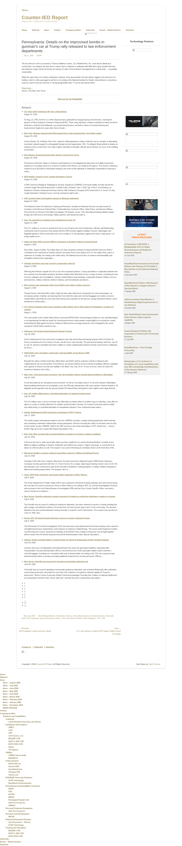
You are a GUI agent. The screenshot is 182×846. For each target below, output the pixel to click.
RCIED (79, 618)
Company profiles (73, 30)
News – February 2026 (12, 699)
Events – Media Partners (110, 30)
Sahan (11, 747)
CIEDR (39, 56)
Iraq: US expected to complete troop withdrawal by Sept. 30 (49, 220)
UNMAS (11, 805)
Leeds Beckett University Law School (24, 722)
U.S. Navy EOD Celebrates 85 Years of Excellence (45, 112)
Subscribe (90, 30)
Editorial (35, 30)
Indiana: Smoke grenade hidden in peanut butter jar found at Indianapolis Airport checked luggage (66, 540)
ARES (11, 727)
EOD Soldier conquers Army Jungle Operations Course (48, 177)
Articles (57, 30)
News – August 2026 (11, 683)
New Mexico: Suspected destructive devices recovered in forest (51, 155)
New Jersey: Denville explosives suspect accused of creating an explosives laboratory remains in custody (69, 496)
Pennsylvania (71, 618)
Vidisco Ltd (13, 775)
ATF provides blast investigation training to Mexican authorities (51, 198)
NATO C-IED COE (16, 741)
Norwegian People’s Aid (18, 800)
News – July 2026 (10, 686)
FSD (10, 791)
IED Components (33, 618)
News (46, 30)
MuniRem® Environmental (19, 783)
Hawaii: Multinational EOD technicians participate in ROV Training (52, 412)
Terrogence (13, 750)
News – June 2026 (10, 688)
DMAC (11, 789)
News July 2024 (29, 616)
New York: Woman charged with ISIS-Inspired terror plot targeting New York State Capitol (63, 133)
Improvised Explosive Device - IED (52, 618)
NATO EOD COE (15, 744)
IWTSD (11, 817)
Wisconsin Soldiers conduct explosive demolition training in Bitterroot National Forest (61, 453)
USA (103, 618)
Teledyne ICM (14, 772)
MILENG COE (14, 738)
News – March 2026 (11, 697)
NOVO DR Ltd (14, 764)
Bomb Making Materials (46, 616)
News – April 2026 (10, 694)
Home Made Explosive (82, 616)
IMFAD (11, 797)
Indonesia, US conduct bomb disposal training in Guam (48, 331)
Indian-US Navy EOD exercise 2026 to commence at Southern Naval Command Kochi (60, 242)
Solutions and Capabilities (14, 716)
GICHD (11, 794)
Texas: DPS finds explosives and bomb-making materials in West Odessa (55, 475)
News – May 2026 (10, 691)
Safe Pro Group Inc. (17, 803)
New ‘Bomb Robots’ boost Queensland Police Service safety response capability (141, 317)
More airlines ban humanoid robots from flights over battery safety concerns (57, 285)
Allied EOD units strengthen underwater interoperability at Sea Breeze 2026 (56, 353)
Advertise (130, 30)
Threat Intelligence (89, 618)
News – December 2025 (13, 705)
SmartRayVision (15, 769)
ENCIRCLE (13, 758)
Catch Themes (154, 664)
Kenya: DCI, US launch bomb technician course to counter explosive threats (57, 518)
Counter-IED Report (45, 17)
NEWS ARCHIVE (10, 708)
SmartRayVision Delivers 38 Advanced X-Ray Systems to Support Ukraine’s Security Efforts (140, 286)
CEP (10, 733)
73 (25, 603)
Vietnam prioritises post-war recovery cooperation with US (49, 263)
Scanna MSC (14, 766)
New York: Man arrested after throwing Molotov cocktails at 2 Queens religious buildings (62, 434)
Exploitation (60, 616)
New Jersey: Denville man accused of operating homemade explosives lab (56, 561)
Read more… (27, 88)
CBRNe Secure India (17, 755)
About (24, 30)
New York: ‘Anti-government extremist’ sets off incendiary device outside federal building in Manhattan (68, 375)
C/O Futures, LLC (16, 736)
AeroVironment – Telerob (19, 822)
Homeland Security (97, 616)
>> (25, 605)
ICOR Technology (16, 780)
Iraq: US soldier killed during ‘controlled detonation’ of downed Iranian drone (57, 394)
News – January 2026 (12, 702)
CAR (10, 730)
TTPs (99, 618)
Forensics (69, 616)
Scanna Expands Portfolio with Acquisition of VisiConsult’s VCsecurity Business (141, 334)
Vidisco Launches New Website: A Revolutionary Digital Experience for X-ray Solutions (141, 302)
